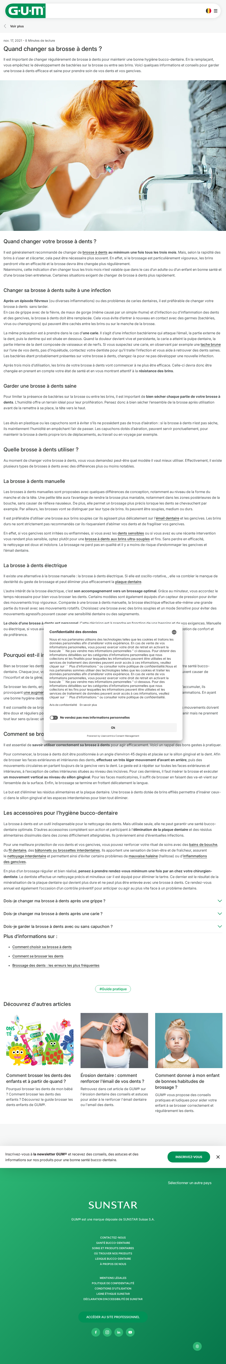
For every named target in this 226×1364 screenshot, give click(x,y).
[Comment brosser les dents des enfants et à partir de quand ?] (39, 1040)
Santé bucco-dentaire (113, 1243)
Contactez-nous (113, 1237)
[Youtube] (130, 1332)
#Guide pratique (113, 989)
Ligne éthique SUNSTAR (113, 1294)
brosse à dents (95, 252)
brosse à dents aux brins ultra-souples (117, 539)
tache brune (211, 344)
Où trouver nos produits (113, 1253)
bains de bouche (203, 844)
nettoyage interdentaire (26, 856)
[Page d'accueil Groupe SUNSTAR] (113, 1205)
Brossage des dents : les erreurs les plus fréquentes (56, 965)
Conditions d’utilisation (113, 1288)
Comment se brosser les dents (38, 956)
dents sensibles (131, 533)
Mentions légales (113, 1278)
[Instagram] (107, 1332)
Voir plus (17, 26)
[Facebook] (95, 1332)
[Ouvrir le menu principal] (217, 11)
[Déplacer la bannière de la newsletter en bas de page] (218, 1157)
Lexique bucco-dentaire (113, 1258)
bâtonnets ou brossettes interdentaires (67, 850)
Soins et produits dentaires (113, 1248)
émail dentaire (167, 518)
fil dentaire (17, 850)
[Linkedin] (118, 1332)
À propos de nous (113, 1264)
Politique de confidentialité (113, 1283)
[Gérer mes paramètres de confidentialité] (197, 1346)
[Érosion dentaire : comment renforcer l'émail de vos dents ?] (114, 1040)
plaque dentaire (128, 581)
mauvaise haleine (143, 856)
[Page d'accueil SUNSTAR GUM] (25, 11)
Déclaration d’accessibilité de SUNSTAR (113, 1299)
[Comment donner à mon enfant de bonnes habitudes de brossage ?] (188, 1040)
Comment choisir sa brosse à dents (42, 947)
